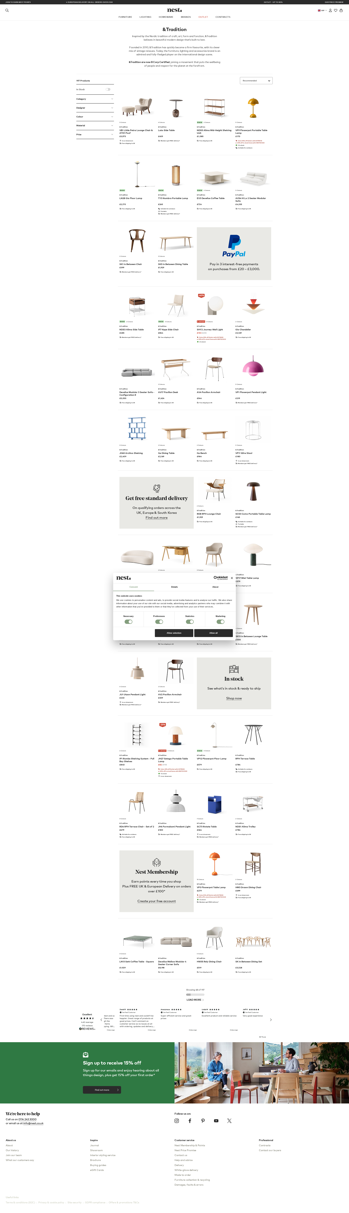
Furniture (125, 17)
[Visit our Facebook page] (190, 1120)
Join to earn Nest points (18, 2)
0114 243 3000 (27, 1119)
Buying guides (98, 1165)
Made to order (182, 1174)
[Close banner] (232, 578)
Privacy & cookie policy (51, 1202)
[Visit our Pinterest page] (203, 1120)
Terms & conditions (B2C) (20, 1202)
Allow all (213, 633)
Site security (74, 1202)
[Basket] (341, 10)
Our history (12, 1150)
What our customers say (20, 1160)
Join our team (14, 1155)
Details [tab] (174, 587)
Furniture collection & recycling (192, 1179)
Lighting (145, 17)
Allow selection (174, 633)
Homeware (166, 17)
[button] (101, 1020)
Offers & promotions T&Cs (124, 1202)
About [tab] (215, 587)
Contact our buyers (270, 1150)
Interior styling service (102, 1155)
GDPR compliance (95, 1202)
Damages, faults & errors (188, 1184)
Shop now (234, 698)
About (9, 1145)
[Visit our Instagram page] (176, 1120)
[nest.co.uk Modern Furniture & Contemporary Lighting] (174, 10)
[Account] (330, 10)
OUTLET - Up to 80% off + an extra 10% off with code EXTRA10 (174, 2)
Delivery (179, 1165)
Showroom (96, 1150)
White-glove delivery (186, 1169)
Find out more (156, 517)
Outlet (203, 17)
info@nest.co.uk (33, 1123)
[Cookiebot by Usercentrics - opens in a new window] (216, 578)
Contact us (180, 1155)
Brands (186, 17)
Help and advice (183, 1160)
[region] (186, 1020)
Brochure (95, 1160)
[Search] (7, 10)
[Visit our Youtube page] (216, 1120)
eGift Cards (97, 1169)
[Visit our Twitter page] (229, 1120)
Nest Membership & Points (189, 1145)
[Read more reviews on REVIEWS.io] (87, 1029)
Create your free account (156, 901)
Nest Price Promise (185, 1150)
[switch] (159, 622)
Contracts (223, 17)
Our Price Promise (334, 2)
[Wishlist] (335, 10)
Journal (94, 1145)
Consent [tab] (134, 587)
